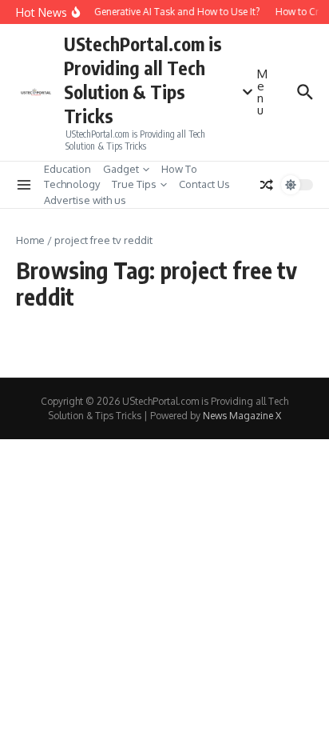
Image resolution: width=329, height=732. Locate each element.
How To (179, 168)
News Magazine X (242, 416)
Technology (72, 184)
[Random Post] (266, 184)
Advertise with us (85, 200)
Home (30, 240)
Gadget (121, 168)
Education (67, 168)
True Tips (134, 184)
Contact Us (204, 184)
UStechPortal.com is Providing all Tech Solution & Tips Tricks (143, 79)
